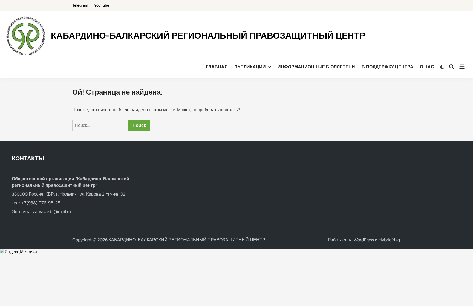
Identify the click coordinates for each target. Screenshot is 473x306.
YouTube (101, 5)
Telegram (80, 5)
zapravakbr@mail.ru (52, 211)
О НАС (427, 67)
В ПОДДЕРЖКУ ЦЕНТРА (387, 67)
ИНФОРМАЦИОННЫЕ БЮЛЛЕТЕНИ (316, 67)
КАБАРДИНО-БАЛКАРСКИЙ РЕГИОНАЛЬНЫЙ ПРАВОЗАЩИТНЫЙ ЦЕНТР (208, 35)
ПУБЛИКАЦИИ (250, 67)
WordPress (364, 239)
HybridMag (389, 239)
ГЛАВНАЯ (217, 67)
